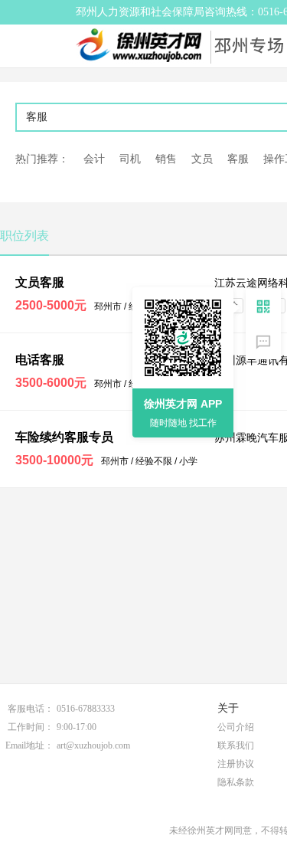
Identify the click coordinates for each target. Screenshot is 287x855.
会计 (94, 158)
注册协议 (235, 763)
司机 (130, 158)
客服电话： (31, 708)
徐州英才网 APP (183, 404)
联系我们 (235, 745)
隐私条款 (235, 782)
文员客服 (39, 282)
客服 (238, 158)
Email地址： (29, 745)
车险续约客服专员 (64, 437)
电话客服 (39, 359)
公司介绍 (235, 727)
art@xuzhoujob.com (93, 745)
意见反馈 (263, 341)
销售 (166, 158)
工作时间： (31, 727)
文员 (202, 158)
